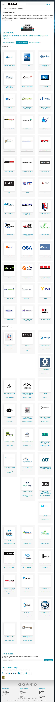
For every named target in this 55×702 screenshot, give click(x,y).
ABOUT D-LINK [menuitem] (42, 688)
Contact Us (20, 698)
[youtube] (31, 685)
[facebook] (19, 685)
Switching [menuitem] (22, 691)
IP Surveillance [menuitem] (23, 692)
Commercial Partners (22, 42)
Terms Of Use (34, 698)
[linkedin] (23, 685)
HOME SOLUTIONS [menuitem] (5, 688)
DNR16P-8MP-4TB (8, 33)
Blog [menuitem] (40, 693)
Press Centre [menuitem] (42, 691)
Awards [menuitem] (40, 695)
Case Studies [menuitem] (22, 697)
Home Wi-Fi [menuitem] (4, 690)
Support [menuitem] (41, 697)
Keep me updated (48, 660)
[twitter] (35, 685)
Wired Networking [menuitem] (5, 692)
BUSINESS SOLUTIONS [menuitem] (24, 688)
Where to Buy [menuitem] (42, 696)
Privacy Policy (27, 698)
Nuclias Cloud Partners (34, 42)
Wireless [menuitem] (21, 690)
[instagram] (27, 685)
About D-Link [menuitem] (41, 690)
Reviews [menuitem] (41, 692)
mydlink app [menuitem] (4, 695)
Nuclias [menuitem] (21, 693)
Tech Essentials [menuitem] (5, 693)
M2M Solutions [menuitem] (23, 695)
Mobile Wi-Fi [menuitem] (4, 691)
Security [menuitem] (21, 696)
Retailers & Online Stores (9, 42)
